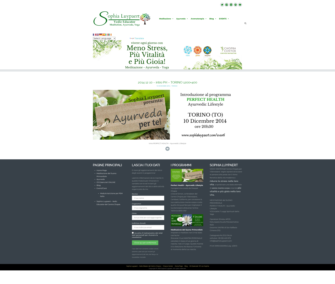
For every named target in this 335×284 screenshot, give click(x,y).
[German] (100, 34)
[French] (94, 34)
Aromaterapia (197, 19)
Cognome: (136, 204)
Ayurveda (181, 19)
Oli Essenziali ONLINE (106, 182)
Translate (139, 38)
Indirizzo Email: (139, 223)
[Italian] (106, 34)
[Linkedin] (231, 5)
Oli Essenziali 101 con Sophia (199, 266)
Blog (211, 19)
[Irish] (110, 34)
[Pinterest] (235, 5)
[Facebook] (226, 5)
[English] (97, 34)
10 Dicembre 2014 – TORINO (167, 86)
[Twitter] (222, 5)
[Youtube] (240, 5)
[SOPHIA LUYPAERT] (122, 19)
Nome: (135, 194)
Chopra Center (168, 266)
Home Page (102, 170)
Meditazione (165, 19)
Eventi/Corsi (102, 188)
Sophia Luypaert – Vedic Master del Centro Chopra (143, 266)
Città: (134, 213)
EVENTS (223, 19)
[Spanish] (103, 34)
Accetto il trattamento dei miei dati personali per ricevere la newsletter (147, 235)
